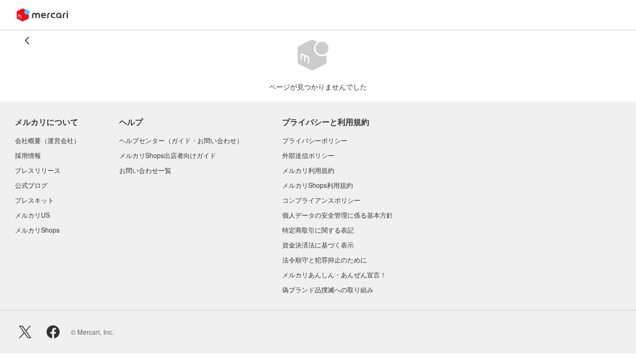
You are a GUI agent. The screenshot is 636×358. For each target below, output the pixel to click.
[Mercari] (42, 14)
